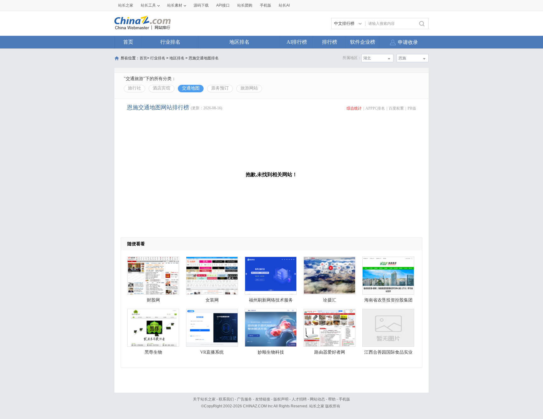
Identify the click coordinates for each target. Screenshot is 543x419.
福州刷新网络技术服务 (271, 300)
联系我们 (226, 399)
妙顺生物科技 (271, 352)
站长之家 (125, 5)
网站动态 (317, 399)
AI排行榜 (297, 42)
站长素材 (174, 5)
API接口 (223, 5)
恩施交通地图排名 (204, 58)
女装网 (212, 300)
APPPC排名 (375, 108)
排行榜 (329, 42)
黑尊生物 (153, 352)
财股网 (153, 300)
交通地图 (191, 88)
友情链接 (262, 399)
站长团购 (244, 5)
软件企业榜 (362, 42)
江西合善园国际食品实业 (388, 352)
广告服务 (244, 399)
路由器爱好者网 (329, 352)
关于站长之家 (204, 399)
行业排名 (170, 42)
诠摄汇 (329, 300)
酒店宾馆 (161, 88)
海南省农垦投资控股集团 (388, 300)
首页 (128, 42)
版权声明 (280, 399)
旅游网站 (249, 88)
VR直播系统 (212, 352)
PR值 (412, 108)
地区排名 (239, 42)
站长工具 (148, 5)
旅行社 (134, 88)
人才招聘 (299, 399)
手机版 (344, 399)
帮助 (332, 399)
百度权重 (396, 108)
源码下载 (201, 5)
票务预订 (220, 88)
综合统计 (354, 108)
